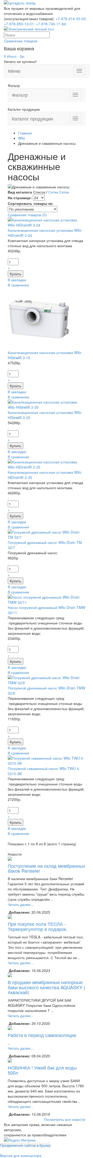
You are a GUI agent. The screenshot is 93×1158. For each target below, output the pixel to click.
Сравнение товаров (20, 40)
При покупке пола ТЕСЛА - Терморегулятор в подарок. (37, 926)
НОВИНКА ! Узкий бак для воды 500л (42, 1070)
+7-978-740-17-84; (51, 23)
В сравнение (18, 284)
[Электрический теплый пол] (29, 28)
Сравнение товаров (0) (27, 214)
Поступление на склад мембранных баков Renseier (46, 868)
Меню (14, 70)
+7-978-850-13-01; (19, 23)
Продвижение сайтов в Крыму (25, 1145)
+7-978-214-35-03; (71, 18)
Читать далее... (21, 904)
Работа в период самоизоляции (42, 1035)
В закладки (17, 279)
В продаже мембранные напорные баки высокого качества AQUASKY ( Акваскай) (46, 987)
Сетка (53, 192)
